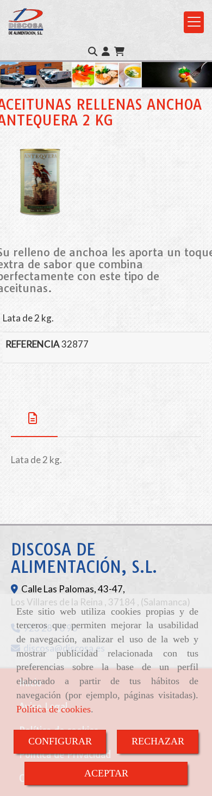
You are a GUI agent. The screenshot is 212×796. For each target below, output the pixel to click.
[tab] (34, 418)
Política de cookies (53, 709)
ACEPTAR (106, 773)
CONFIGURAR (60, 741)
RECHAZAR (158, 741)
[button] (105, 51)
